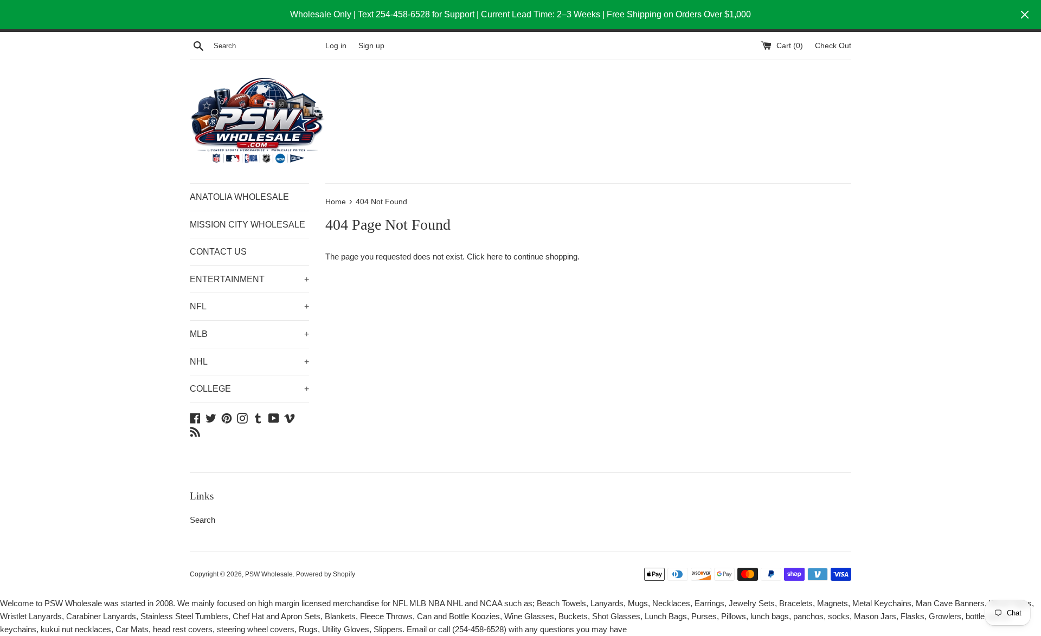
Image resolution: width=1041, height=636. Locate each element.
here (495, 256)
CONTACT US (218, 251)
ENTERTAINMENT (249, 279)
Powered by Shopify (325, 574)
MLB (249, 334)
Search (202, 519)
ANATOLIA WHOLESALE (239, 197)
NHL (249, 361)
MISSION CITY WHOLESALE (247, 224)
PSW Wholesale (269, 574)
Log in (335, 46)
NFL (249, 306)
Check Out (833, 46)
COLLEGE (249, 388)
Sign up (371, 46)
